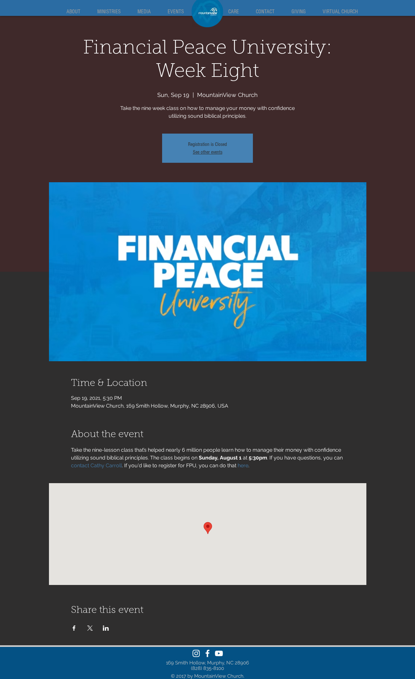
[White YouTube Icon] (219, 653)
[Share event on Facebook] (74, 628)
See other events (207, 152)
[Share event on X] (90, 628)
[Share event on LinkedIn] (106, 628)
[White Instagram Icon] (196, 653)
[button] (73, 11)
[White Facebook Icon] (207, 653)
